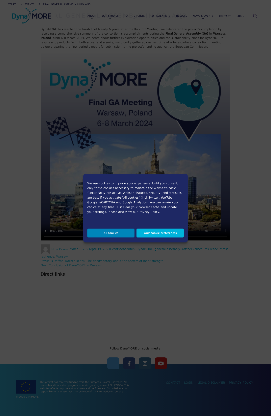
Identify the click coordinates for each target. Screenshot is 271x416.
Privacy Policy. (149, 211)
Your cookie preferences (160, 233)
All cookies (111, 233)
